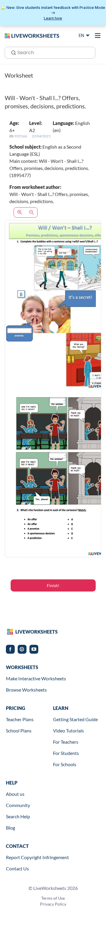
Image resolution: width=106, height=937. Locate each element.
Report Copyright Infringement (37, 857)
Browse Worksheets (26, 689)
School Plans (19, 730)
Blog (10, 827)
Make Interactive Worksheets (36, 678)
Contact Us (17, 868)
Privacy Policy (53, 904)
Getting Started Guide (75, 719)
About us (15, 794)
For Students (66, 753)
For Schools (64, 764)
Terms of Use (53, 898)
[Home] (32, 35)
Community (18, 805)
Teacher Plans (20, 719)
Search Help (18, 816)
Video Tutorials (68, 730)
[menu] (97, 35)
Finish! (53, 585)
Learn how (53, 18)
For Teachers (65, 742)
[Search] (12, 52)
